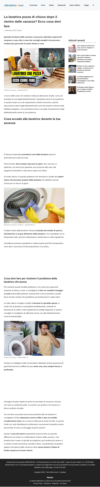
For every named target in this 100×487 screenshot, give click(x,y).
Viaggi (86, 5)
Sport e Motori (75, 5)
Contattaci (62, 472)
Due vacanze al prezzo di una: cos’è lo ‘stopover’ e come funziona (85, 48)
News (43, 5)
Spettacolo (62, 5)
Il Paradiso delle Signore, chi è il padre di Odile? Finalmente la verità (85, 89)
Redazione (55, 483)
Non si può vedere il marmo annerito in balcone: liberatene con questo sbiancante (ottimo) (86, 58)
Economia (33, 5)
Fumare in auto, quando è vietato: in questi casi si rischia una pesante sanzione (86, 69)
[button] (93, 5)
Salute (51, 5)
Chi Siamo (63, 483)
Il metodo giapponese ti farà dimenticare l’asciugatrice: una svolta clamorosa (85, 80)
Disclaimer (47, 483)
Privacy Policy (38, 483)
